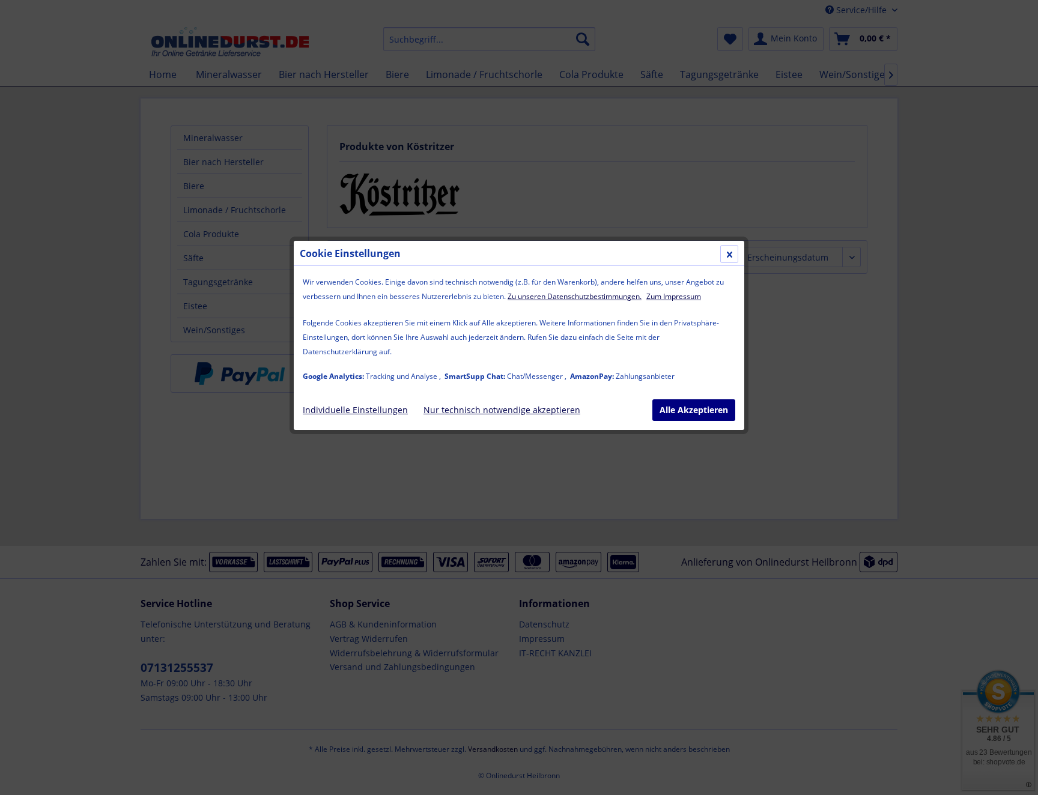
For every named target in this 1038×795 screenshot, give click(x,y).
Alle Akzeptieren (694, 410)
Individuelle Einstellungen (355, 410)
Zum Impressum (673, 296)
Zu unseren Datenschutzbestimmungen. (575, 296)
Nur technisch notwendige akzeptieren (501, 410)
